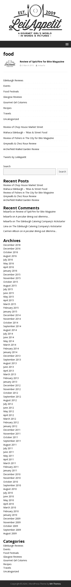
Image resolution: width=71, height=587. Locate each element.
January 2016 (10, 270)
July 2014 (8, 333)
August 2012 (10, 400)
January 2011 (10, 470)
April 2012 (8, 415)
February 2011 (11, 466)
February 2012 (11, 422)
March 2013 (9, 374)
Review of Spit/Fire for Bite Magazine (42, 61)
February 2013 (11, 378)
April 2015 (8, 300)
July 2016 (8, 259)
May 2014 (8, 341)
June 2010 (8, 496)
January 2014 (10, 352)
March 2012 (9, 418)
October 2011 (10, 437)
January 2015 (10, 311)
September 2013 (12, 359)
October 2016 (10, 252)
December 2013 (11, 355)
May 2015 (8, 296)
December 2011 (11, 429)
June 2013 (8, 366)
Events (6, 85)
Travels (7, 113)
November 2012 (12, 389)
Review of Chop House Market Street (23, 127)
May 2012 (8, 411)
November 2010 (12, 477)
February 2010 (11, 511)
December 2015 (11, 274)
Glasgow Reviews (12, 96)
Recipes (7, 108)
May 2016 (8, 263)
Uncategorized (11, 119)
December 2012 (11, 385)
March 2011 (9, 463)
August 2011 (10, 444)
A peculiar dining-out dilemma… (32, 216)
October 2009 (10, 526)
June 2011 (8, 452)
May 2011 (8, 455)
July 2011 (8, 448)
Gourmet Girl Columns (15, 102)
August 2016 (10, 256)
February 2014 (11, 348)
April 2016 (8, 267)
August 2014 (10, 330)
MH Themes (55, 583)
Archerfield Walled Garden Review (21, 149)
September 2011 (12, 440)
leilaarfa (41, 65)
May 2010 (8, 500)
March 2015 (9, 304)
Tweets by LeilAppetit (14, 157)
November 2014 (12, 318)
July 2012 (8, 403)
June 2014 (8, 337)
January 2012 (10, 426)
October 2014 (10, 322)
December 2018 (11, 244)
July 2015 (8, 289)
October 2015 (10, 281)
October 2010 (10, 481)
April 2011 (8, 459)
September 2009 (12, 529)
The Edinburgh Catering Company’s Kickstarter (40, 221)
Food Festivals (11, 91)
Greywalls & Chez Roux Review (19, 143)
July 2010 (8, 492)
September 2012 (12, 396)
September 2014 (12, 326)
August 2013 (10, 363)
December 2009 (11, 518)
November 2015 (12, 278)
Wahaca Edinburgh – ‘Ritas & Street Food (25, 132)
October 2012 (10, 392)
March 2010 (9, 507)
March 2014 (9, 344)
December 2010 (11, 474)
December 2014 (11, 315)
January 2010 (10, 514)
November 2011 (12, 433)
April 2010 (8, 503)
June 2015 (8, 293)
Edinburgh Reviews (13, 80)
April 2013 (8, 370)
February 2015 (11, 307)
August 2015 (10, 285)
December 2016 (11, 248)
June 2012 (8, 407)
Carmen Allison (11, 231)
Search (7, 166)
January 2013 (10, 381)
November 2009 (12, 522)
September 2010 (12, 485)
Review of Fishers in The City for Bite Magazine (28, 138)
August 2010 (10, 489)
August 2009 (10, 533)
